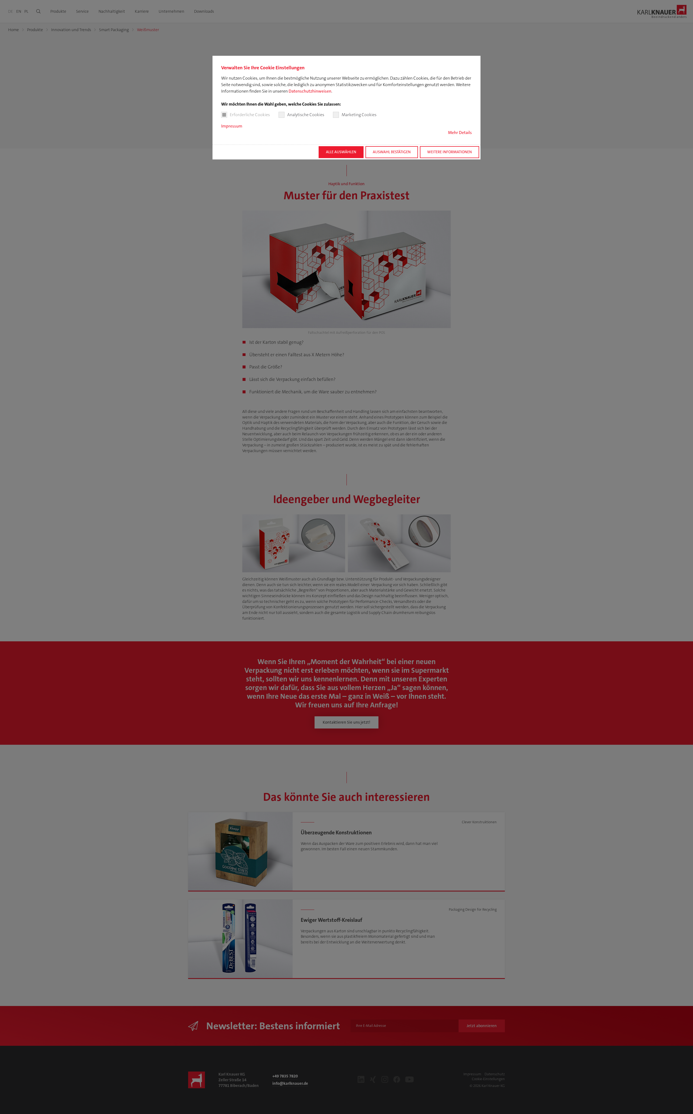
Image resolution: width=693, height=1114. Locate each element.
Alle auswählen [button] (341, 152)
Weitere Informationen (449, 152)
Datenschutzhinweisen (310, 91)
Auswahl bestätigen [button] (392, 152)
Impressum (231, 126)
